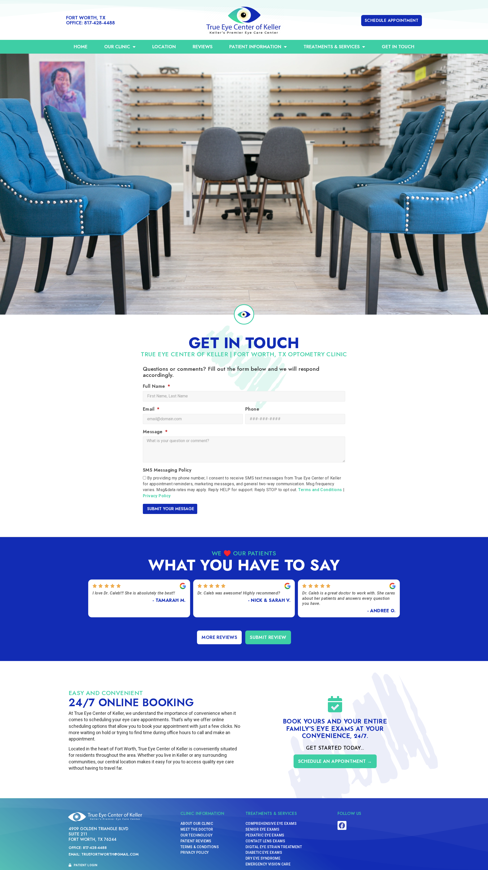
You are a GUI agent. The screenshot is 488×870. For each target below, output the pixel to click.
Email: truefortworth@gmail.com (104, 854)
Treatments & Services (331, 46)
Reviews (202, 46)
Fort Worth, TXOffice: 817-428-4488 (90, 20)
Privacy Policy (157, 495)
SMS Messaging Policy (167, 470)
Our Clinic (117, 46)
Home (80, 46)
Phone (252, 409)
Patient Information (255, 46)
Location (164, 46)
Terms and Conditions (320, 490)
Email (149, 409)
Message (153, 432)
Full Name (154, 387)
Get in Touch (398, 46)
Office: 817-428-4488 (88, 847)
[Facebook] (342, 825)
